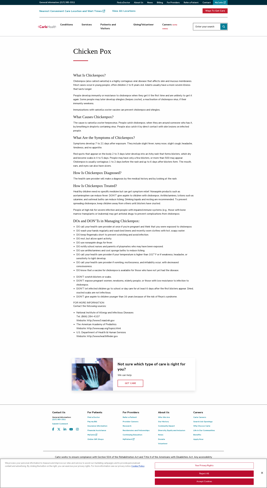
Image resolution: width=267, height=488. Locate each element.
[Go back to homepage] (47, 26)
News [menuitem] (150, 2)
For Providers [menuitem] (173, 2)
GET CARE (130, 383)
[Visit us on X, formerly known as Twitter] (58, 429)
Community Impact (166, 426)
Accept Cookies (204, 481)
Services (87, 24)
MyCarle (91, 435)
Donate (161, 439)
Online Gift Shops (95, 439)
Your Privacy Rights (204, 465)
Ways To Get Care (215, 10)
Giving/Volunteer (143, 24)
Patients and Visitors (108, 26)
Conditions (66, 24)
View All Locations (124, 11)
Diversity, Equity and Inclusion (171, 430)
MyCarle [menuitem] (219, 2)
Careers (169, 26)
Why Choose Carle (201, 426)
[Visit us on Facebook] (53, 429)
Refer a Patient (130, 417)
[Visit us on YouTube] (71, 429)
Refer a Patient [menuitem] (191, 2)
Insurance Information (97, 426)
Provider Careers (130, 421)
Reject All (204, 473)
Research (127, 426)
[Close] (262, 472)
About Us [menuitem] (138, 2)
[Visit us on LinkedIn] (65, 429)
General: (57, 2)
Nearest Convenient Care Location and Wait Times (70, 11)
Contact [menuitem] (207, 2)
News (160, 435)
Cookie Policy (137, 466)
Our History (163, 421)
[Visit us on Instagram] (77, 429)
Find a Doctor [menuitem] (123, 2)
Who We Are (164, 417)
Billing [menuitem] (160, 2)
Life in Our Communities (204, 430)
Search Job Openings (203, 421)
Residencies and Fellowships (136, 430)
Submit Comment (60, 424)
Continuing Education (132, 435)
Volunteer (162, 443)
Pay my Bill (92, 421)
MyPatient (128, 439)
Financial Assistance (96, 430)
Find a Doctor (93, 417)
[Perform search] (223, 27)
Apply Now (198, 439)
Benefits (197, 435)
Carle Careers (199, 417)
